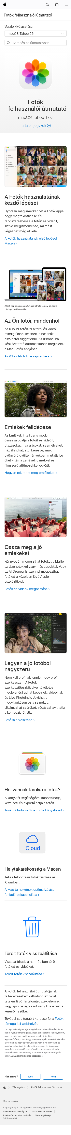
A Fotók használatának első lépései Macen (31, 240)
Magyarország (10, 1101)
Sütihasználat (10, 1118)
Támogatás (18, 1087)
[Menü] (66, 4)
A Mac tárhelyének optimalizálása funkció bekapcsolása (29, 892)
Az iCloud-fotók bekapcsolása (27, 356)
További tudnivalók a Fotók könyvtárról (33, 810)
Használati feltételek (42, 1111)
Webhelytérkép (43, 1115)
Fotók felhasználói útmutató (28, 15)
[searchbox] (36, 43)
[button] (47, 4)
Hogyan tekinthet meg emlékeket (30, 473)
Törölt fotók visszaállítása (23, 974)
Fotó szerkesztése (18, 720)
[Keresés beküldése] (9, 43)
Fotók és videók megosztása (26, 589)
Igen (30, 1076)
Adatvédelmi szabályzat (15, 1111)
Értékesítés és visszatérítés (17, 1115)
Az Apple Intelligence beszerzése (27, 1055)
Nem (53, 1076)
